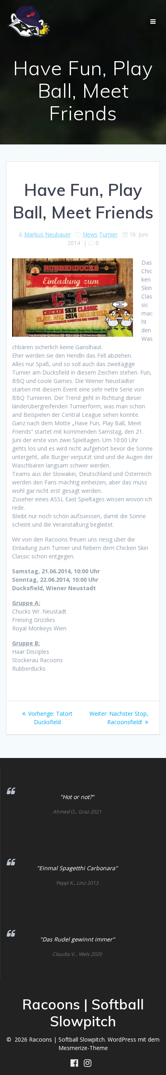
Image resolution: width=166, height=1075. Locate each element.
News (90, 234)
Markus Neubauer (47, 234)
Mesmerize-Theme (83, 1048)
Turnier (108, 234)
